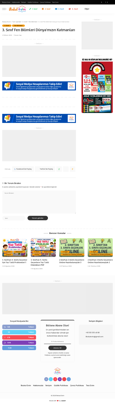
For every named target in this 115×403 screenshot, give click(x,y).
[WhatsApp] (59, 169)
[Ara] (111, 8)
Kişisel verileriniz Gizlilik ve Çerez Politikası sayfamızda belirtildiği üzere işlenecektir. (57, 355)
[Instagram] (107, 2)
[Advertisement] (39, 61)
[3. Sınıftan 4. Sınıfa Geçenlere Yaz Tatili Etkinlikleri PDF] (43, 247)
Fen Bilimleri (18, 25)
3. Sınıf (6, 25)
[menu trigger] (5, 8)
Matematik (19, 252)
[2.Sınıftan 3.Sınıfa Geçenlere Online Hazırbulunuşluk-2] (100, 247)
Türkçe (8, 254)
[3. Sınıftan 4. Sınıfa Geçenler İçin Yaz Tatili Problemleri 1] (14, 247)
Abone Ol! (57, 348)
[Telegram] (112, 2)
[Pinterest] (105, 2)
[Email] (72, 169)
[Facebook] (102, 2)
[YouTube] (109, 2)
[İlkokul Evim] (17, 8)
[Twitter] (104, 2)
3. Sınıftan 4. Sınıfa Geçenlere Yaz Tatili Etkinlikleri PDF (40, 262)
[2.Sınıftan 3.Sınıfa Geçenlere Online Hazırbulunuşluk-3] (71, 247)
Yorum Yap (18, 35)
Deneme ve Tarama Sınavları (72, 254)
